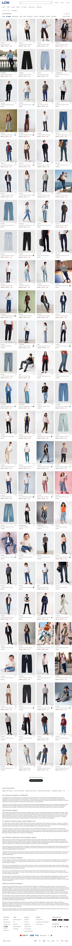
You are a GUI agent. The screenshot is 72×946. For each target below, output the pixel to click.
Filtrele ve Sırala (66, 16)
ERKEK (8, 7)
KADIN (3, 7)
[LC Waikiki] (8, 16)
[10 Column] (69, 14)
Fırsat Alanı (31, 7)
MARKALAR (39, 7)
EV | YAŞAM (24, 7)
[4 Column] (66, 14)
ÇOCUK (13, 7)
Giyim (9, 10)
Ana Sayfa (4, 10)
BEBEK (18, 7)
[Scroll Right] (69, 790)
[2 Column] (64, 14)
